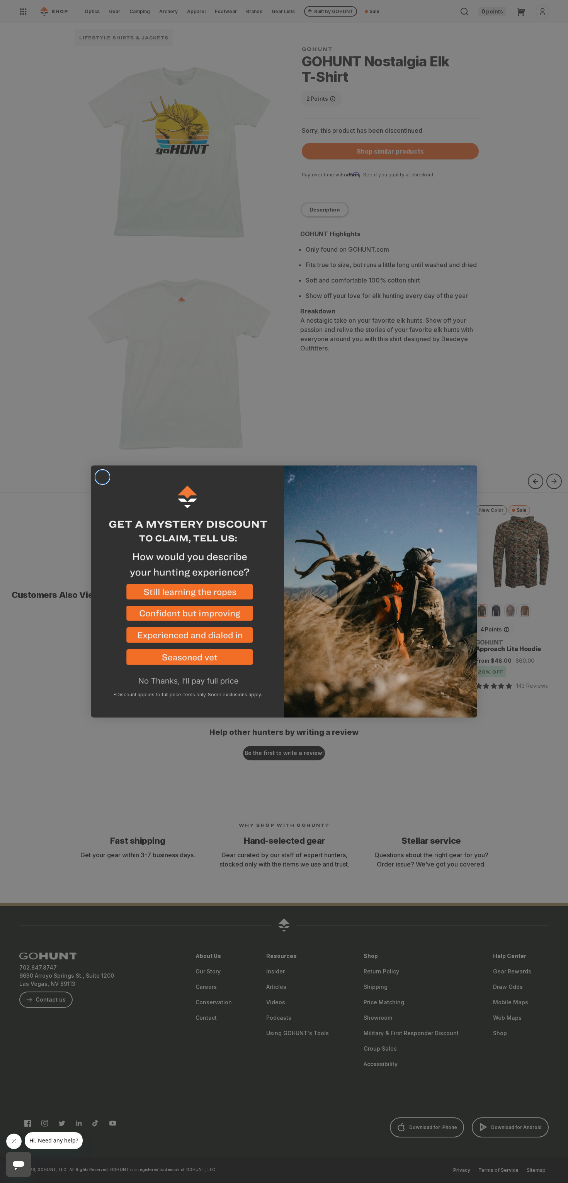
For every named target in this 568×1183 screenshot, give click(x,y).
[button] (187, 595)
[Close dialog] (102, 477)
